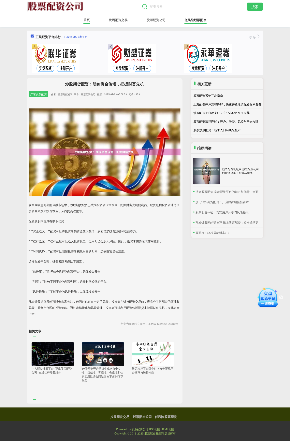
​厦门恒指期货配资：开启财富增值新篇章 (222, 202)
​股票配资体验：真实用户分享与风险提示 (222, 212)
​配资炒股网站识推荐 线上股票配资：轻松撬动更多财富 (231, 222)
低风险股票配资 (195, 20)
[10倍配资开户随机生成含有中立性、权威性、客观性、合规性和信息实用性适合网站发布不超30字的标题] (103, 354)
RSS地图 (154, 429)
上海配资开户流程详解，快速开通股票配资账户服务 (227, 104)
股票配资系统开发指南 (208, 95)
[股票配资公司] (55, 6)
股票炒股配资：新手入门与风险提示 (217, 130)
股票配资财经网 (154, 433)
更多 (253, 37)
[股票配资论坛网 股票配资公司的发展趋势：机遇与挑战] (206, 171)
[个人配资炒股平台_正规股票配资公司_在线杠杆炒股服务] (53, 354)
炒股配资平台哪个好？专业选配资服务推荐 (221, 113)
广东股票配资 (38, 94)
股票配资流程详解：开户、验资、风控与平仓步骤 (225, 121)
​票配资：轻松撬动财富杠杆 (213, 233)
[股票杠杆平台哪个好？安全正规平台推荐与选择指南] (153, 354)
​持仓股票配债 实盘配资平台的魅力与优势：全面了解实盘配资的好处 (240, 192)
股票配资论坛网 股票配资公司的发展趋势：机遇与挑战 (240, 171)
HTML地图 (167, 429)
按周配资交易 (118, 20)
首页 (86, 20)
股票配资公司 (156, 20)
